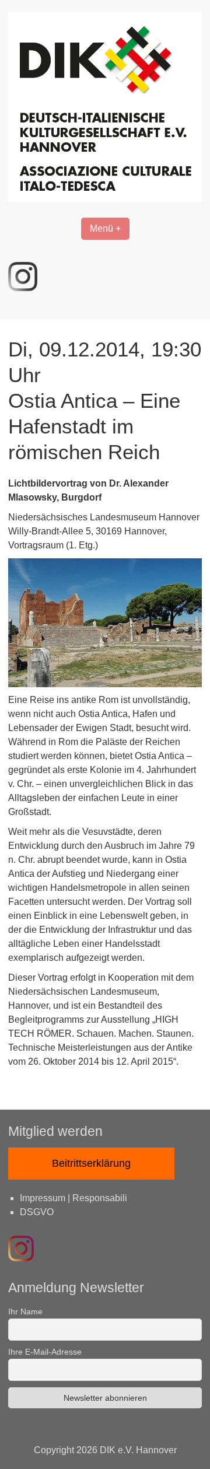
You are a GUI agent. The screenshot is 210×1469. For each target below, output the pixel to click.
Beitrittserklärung (91, 1163)
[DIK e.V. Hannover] (104, 199)
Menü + (105, 228)
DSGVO (37, 1212)
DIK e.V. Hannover (138, 1450)
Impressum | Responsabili (73, 1198)
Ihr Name (25, 1311)
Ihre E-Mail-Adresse (45, 1351)
